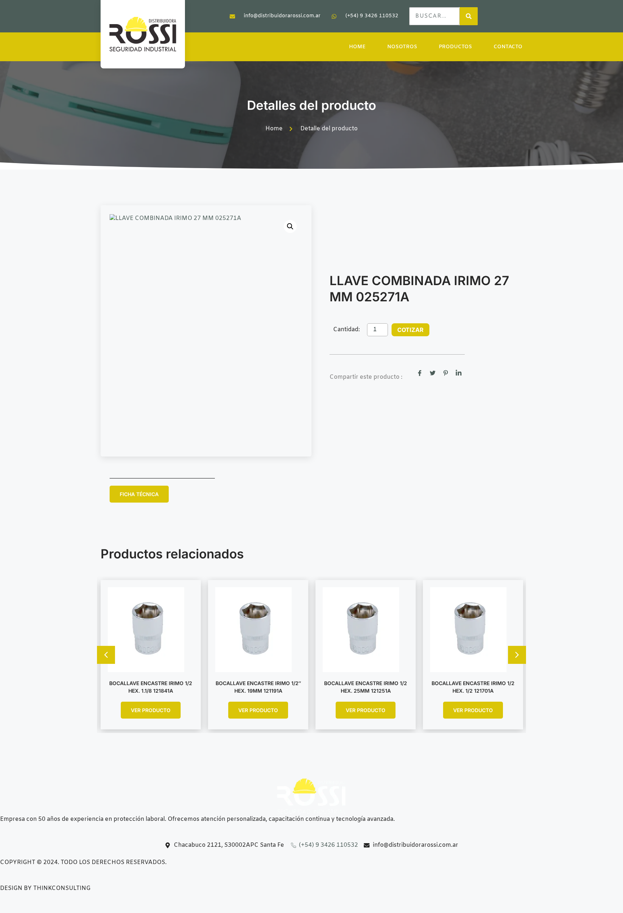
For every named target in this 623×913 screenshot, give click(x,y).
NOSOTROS (402, 47)
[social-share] (420, 373)
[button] (290, 226)
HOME (357, 47)
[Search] (469, 16)
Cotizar (410, 329)
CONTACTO (508, 47)
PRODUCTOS (455, 47)
